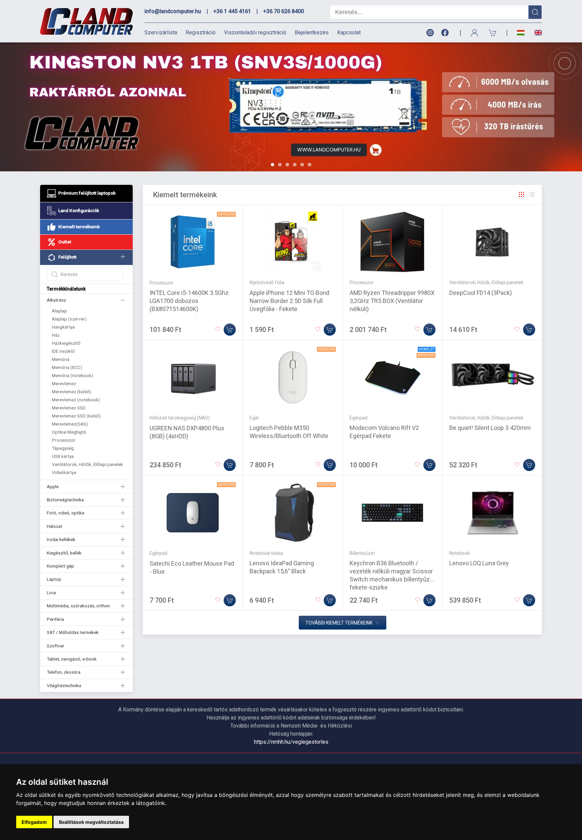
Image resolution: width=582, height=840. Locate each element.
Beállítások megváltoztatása (91, 822)
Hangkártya (63, 327)
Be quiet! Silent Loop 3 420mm (490, 427)
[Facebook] (446, 32)
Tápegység (63, 448)
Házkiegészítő (66, 343)
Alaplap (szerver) (69, 319)
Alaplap (59, 310)
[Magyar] (520, 32)
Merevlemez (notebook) (76, 399)
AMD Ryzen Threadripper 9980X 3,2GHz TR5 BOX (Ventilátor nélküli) (392, 300)
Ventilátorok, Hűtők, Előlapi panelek (87, 464)
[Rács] (521, 194)
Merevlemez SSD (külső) (76, 415)
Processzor (63, 440)
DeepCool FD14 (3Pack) (480, 292)
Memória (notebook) (72, 375)
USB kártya (63, 456)
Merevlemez (64, 383)
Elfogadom (34, 822)
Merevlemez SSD (69, 407)
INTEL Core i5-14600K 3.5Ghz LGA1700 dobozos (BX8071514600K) (189, 300)
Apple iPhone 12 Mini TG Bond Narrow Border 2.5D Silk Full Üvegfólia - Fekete (289, 300)
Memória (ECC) (67, 367)
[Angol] (535, 32)
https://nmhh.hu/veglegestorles (291, 742)
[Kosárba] (230, 330)
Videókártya (64, 472)
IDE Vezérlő (63, 351)
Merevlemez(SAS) (70, 424)
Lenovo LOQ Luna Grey (479, 563)
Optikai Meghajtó (69, 432)
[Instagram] (429, 32)
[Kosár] (493, 32)
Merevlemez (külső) (71, 391)
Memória (60, 359)
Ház (56, 335)
